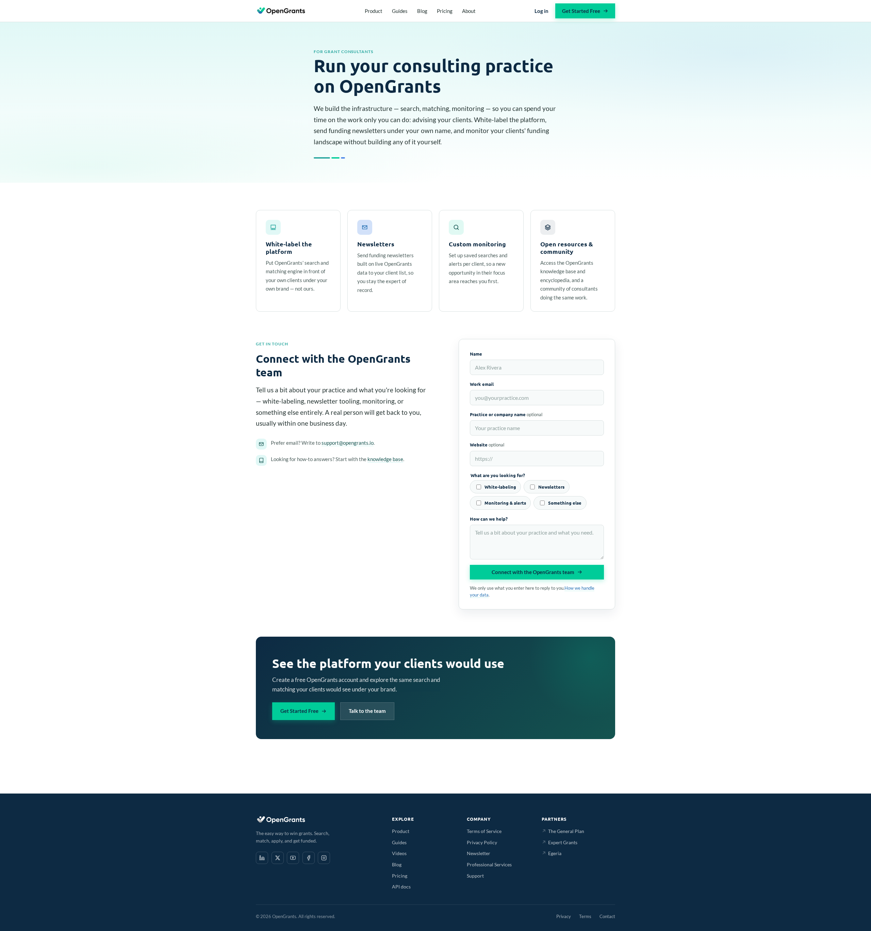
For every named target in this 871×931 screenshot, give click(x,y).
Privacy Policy (482, 842)
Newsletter (478, 853)
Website (487, 444)
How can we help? (489, 519)
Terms (585, 916)
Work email (482, 384)
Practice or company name (506, 414)
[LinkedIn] (262, 858)
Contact (607, 916)
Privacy (563, 916)
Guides (400, 11)
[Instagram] (324, 858)
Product (373, 11)
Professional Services (489, 864)
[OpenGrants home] (281, 10)
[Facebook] (308, 858)
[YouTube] (293, 858)
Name (476, 354)
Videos (399, 853)
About (469, 11)
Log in (541, 11)
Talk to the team (367, 711)
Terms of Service (484, 831)
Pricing (445, 11)
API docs (401, 886)
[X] (278, 858)
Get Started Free (581, 11)
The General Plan (563, 831)
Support (475, 876)
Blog (422, 11)
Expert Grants (559, 842)
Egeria (551, 853)
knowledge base (385, 459)
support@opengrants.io (348, 443)
